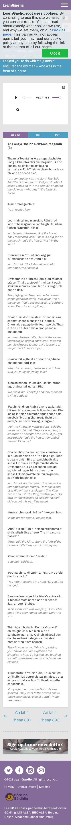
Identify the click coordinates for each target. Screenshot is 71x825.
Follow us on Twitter (8, 770)
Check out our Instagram (30, 770)
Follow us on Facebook (19, 770)
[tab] (15, 135)
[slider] (27, 97)
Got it (55, 53)
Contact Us (41, 770)
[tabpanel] (35, 422)
